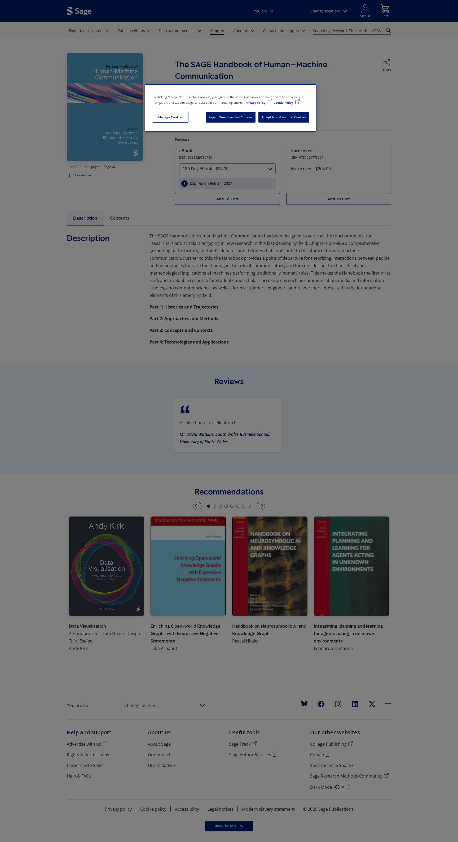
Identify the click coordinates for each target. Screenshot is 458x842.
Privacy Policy (255, 103)
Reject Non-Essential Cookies (231, 117)
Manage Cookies (170, 117)
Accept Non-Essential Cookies (283, 117)
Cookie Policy (284, 103)
